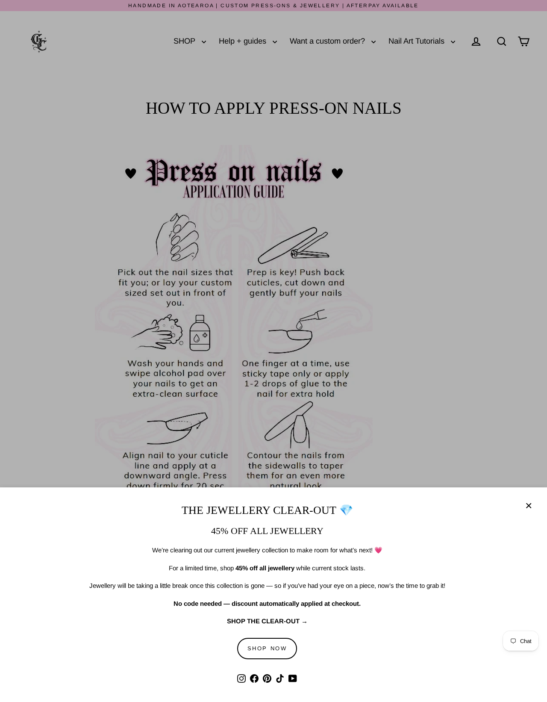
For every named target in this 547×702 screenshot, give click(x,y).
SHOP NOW (267, 648)
